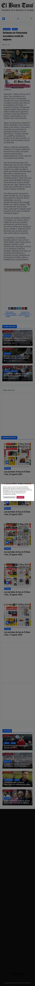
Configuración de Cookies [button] (9, 497)
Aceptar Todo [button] (20, 497)
